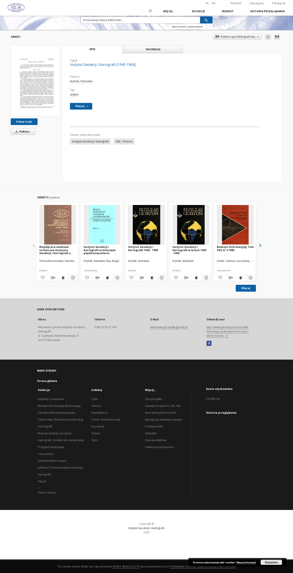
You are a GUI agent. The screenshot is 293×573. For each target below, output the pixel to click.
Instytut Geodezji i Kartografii (90, 141)
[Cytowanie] (277, 36)
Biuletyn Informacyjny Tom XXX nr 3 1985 (235, 248)
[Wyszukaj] (206, 20)
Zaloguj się (278, 3)
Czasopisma (45, 454)
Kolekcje (198, 11)
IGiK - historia (124, 141)
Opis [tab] (92, 49)
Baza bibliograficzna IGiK (160, 413)
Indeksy (228, 11)
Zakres (95, 433)
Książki (42, 481)
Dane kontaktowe (156, 440)
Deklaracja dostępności (159, 447)
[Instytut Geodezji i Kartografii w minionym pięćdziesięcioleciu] (102, 225)
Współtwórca (99, 413)
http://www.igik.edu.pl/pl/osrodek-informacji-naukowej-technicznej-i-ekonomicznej (228, 331)
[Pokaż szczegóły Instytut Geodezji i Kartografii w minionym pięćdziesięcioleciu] (117, 277)
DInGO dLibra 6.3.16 (126, 566)
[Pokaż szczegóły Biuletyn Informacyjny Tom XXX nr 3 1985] (250, 277)
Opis (94, 440)
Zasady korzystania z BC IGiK (163, 406)
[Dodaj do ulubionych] (268, 36)
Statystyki (150, 433)
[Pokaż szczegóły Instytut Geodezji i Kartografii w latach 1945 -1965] (206, 277)
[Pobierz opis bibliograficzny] (52, 277)
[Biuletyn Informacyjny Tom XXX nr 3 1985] (235, 225)
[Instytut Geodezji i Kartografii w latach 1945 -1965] (191, 225)
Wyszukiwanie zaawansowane (187, 26)
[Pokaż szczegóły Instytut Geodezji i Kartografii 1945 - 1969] (161, 277)
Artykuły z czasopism (51, 399)
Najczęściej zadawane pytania (163, 419)
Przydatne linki (154, 426)
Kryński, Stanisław (81, 81)
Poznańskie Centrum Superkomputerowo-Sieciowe (203, 566)
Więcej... (169, 11)
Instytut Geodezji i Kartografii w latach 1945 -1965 (189, 250)
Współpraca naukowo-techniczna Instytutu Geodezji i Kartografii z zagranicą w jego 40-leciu (56, 250)
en (213, 3)
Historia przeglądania (267, 11)
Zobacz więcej (47, 492)
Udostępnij (256, 3)
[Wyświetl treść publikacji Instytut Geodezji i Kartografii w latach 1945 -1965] (196, 277)
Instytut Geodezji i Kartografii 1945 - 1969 (143, 248)
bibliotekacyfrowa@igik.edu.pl (169, 327)
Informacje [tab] (153, 49)
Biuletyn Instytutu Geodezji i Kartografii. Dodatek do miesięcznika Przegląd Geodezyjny (61, 440)
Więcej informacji (246, 562)
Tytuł (94, 399)
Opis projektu (153, 399)
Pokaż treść (24, 122)
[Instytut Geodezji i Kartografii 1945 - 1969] (146, 225)
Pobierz (24, 131)
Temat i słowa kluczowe (106, 419)
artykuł (74, 94)
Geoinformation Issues (52, 461)
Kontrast (236, 3)
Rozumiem (271, 562)
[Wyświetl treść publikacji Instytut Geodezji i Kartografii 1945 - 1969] (152, 277)
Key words (97, 426)
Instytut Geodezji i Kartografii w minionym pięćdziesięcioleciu (100, 250)
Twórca (96, 406)
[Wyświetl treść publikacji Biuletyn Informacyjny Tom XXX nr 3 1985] (241, 277)
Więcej (245, 288)
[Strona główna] (150, 11)
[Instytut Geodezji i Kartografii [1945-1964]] (35, 81)
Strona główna (47, 381)
